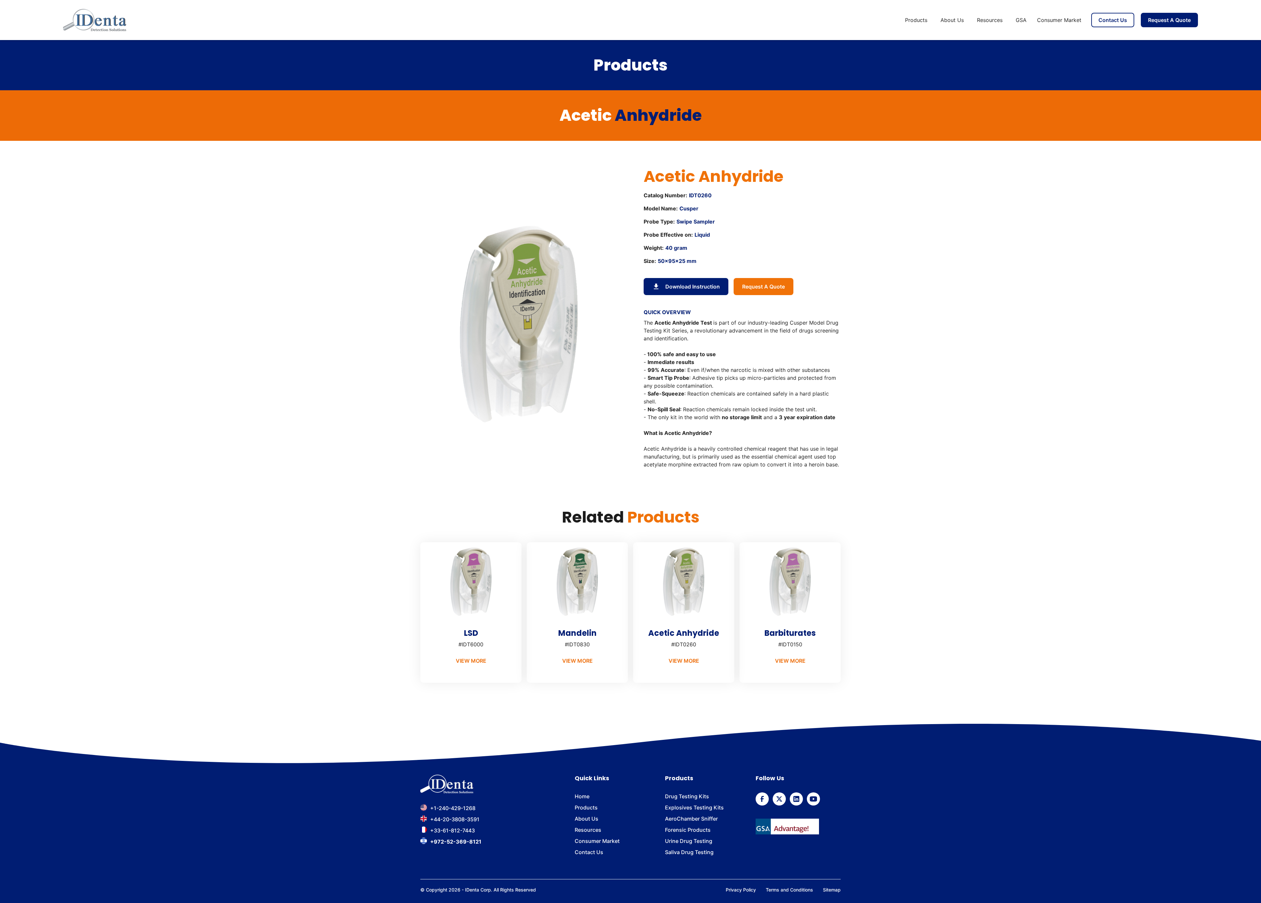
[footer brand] (446, 784)
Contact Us (1112, 20)
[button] (917, 20)
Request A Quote (1169, 20)
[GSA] (787, 826)
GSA (1021, 20)
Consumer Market (1059, 20)
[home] (94, 20)
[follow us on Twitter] (779, 799)
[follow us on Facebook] (762, 799)
